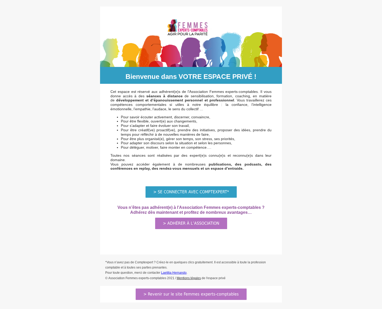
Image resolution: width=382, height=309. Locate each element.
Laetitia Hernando (174, 272)
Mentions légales (189, 278)
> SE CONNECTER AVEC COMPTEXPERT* (191, 191)
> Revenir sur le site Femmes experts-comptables (191, 294)
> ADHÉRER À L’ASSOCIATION (191, 223)
